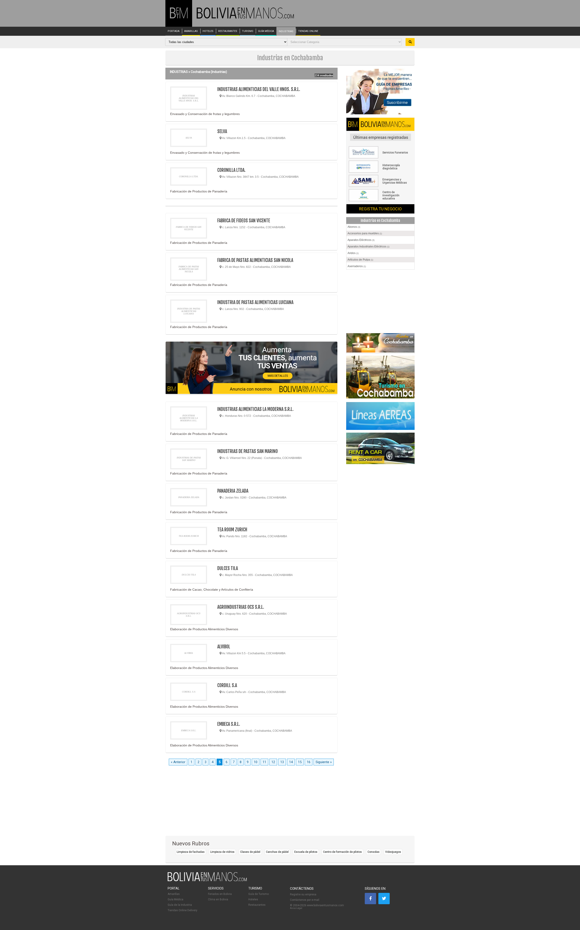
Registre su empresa (303, 894)
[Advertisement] (380, 302)
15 (300, 762)
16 (308, 762)
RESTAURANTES (227, 31)
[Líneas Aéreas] (380, 416)
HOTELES (208, 31)
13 (282, 762)
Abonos (354, 226)
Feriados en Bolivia (220, 894)
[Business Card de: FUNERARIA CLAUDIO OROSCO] (380, 157)
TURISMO (247, 31)
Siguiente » (324, 762)
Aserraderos (357, 266)
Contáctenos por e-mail (304, 899)
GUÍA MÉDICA (266, 31)
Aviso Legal (296, 908)
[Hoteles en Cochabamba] (380, 343)
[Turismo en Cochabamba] (380, 378)
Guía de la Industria (180, 904)
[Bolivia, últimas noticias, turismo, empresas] (207, 880)
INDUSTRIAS (286, 31)
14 (291, 762)
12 (273, 762)
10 (255, 762)
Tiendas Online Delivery (182, 910)
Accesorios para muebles (365, 233)
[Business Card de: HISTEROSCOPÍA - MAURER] (380, 171)
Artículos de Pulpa (360, 259)
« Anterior (178, 762)
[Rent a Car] (380, 448)
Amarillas (174, 894)
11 (264, 762)
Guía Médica (175, 899)
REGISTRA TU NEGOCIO (380, 208)
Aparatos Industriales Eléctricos (368, 246)
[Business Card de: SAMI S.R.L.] (380, 186)
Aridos (353, 253)
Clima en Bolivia (218, 899)
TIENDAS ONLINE (308, 31)
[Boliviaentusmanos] (179, 17)
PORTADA (173, 31)
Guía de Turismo (258, 894)
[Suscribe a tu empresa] (251, 368)
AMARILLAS (191, 31)
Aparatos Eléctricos (361, 240)
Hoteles (253, 899)
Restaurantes (257, 904)
